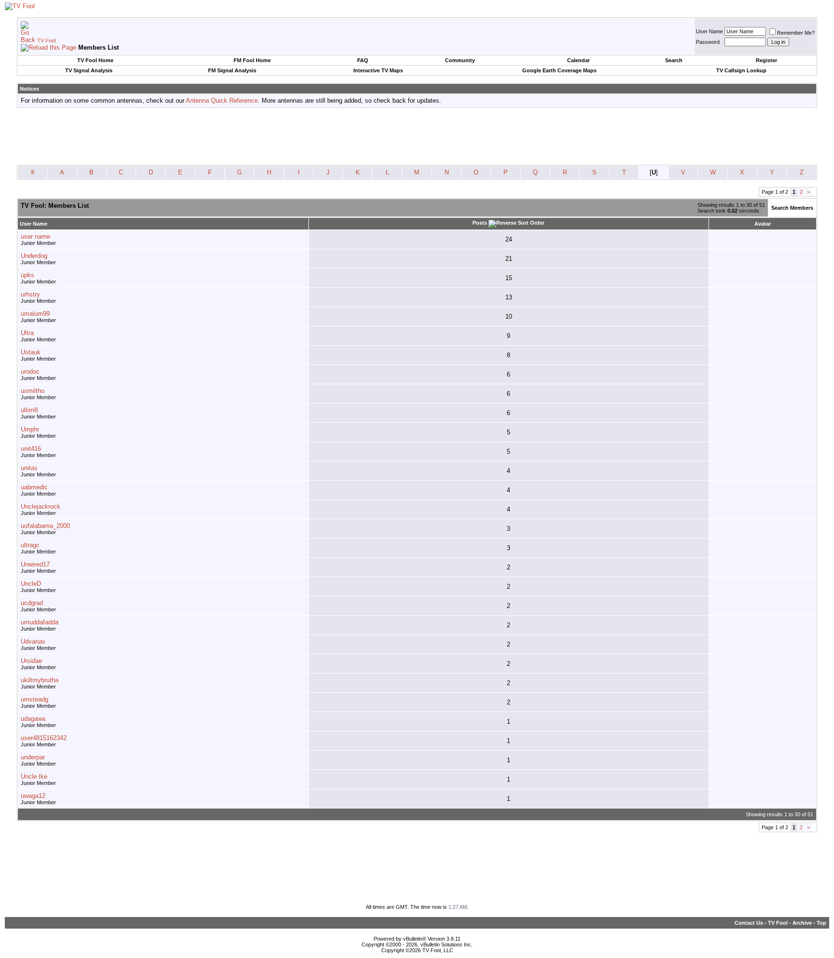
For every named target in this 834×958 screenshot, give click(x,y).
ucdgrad (32, 603)
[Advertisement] (417, 137)
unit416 (31, 448)
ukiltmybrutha (39, 680)
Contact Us (749, 923)
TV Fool (46, 40)
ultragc (30, 545)
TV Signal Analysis (88, 70)
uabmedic (34, 487)
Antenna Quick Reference (222, 100)
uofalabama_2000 (45, 525)
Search (673, 60)
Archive (802, 923)
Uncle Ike (34, 776)
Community (460, 60)
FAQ (362, 60)
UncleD (31, 583)
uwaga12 (33, 795)
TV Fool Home (95, 60)
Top (821, 923)
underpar (33, 757)
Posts (480, 223)
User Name (709, 31)
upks (27, 275)
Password (708, 42)
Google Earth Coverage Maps (559, 70)
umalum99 (35, 313)
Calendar (578, 60)
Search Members (792, 208)
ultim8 (29, 410)
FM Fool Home (252, 60)
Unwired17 (35, 564)
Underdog (34, 255)
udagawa (33, 718)
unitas (29, 468)
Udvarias (33, 641)
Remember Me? (796, 33)
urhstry (30, 294)
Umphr (30, 429)
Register (766, 60)
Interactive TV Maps (378, 70)
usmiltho (32, 390)
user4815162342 (44, 738)
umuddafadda (39, 622)
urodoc (30, 371)
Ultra (27, 333)
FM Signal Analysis (232, 70)
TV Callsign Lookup (741, 70)
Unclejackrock (40, 506)
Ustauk (31, 352)
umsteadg (34, 699)
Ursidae (31, 660)
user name (35, 236)
